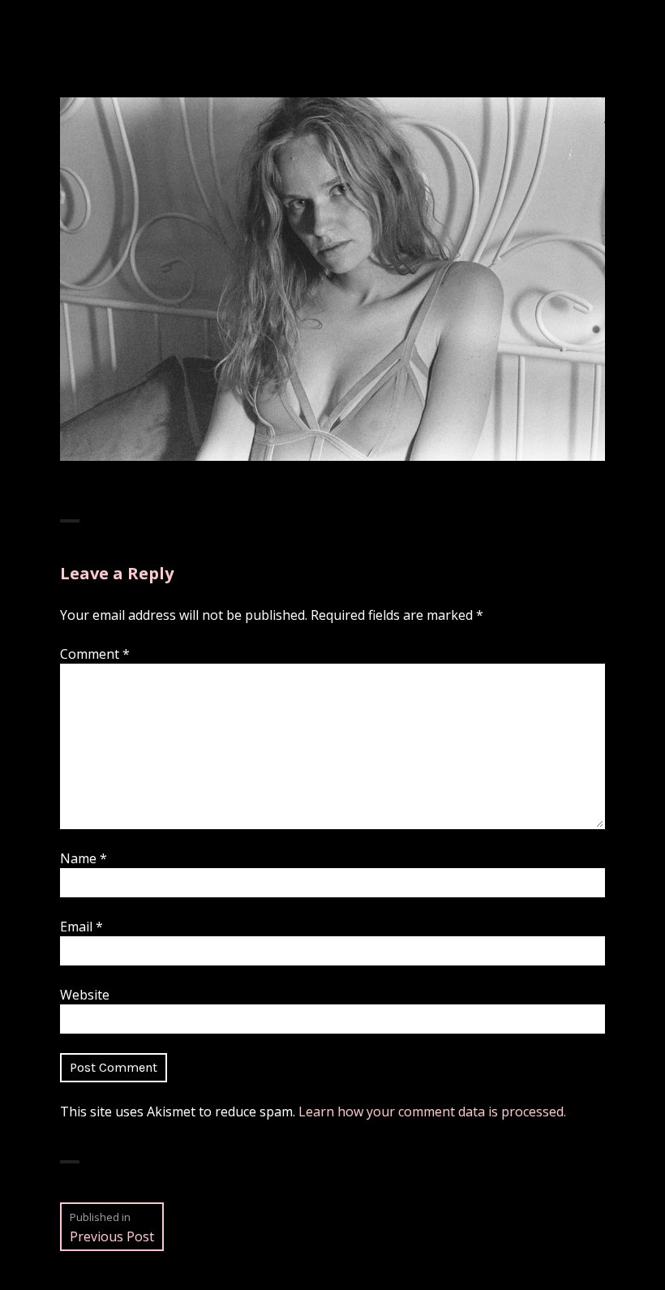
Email (81, 926)
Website (84, 995)
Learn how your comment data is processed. (432, 1111)
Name (83, 858)
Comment (95, 654)
